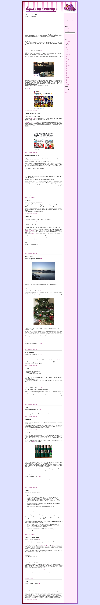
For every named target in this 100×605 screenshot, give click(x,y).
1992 (66, 74)
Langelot (27, 432)
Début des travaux (30, 242)
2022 (66, 56)
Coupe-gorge (28, 386)
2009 (66, 67)
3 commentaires (27, 197)
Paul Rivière (67, 83)
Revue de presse (68, 54)
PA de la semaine (29, 352)
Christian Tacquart (31, 357)
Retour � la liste (67, 13)
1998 (66, 72)
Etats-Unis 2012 (68, 65)
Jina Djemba (28, 200)
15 (71, 21)
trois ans (33, 441)
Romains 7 (27, 561)
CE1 (66, 80)
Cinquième (67, 77)
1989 (66, 75)
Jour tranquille (29, 49)
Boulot (67, 49)
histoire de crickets (33, 118)
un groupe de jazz (34, 233)
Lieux (66, 42)
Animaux (67, 43)
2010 (66, 66)
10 (65, 21)
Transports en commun (69, 50)
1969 (66, 82)
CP (66, 81)
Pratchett (52, 545)
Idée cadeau (28, 341)
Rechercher (67, 31)
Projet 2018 (67, 59)
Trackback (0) (35, 110)
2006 (66, 69)
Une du (41, 128)
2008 (66, 68)
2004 (66, 70)
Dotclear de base (68, 28)
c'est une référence (28, 231)
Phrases (67, 51)
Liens (66, 86)
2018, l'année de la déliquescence (34, 14)
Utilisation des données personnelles (31, 122)
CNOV (26, 407)
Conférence (28, 419)
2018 (40, 16)
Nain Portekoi (45, 150)
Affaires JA (67, 84)
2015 (66, 62)
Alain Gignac (44, 569)
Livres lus (67, 52)
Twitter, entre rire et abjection (32, 113)
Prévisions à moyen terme (32, 537)
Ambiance (27, 490)
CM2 (66, 78)
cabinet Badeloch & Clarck (56, 359)
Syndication (67, 89)
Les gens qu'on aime (69, 57)
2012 (66, 64)
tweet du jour (28, 88)
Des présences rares (30, 224)
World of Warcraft (44, 545)
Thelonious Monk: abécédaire (29, 230)
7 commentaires (27, 534)
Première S (67, 76)
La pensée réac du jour (31, 474)
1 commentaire (27, 578)
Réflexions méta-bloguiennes (43, 174)
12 (67, 21)
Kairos (26, 289)
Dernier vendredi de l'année (32, 155)
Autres (66, 92)
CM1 (66, 79)
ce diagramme (60, 34)
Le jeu (26, 581)
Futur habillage (29, 173)
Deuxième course (29, 256)
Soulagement (28, 216)
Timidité (27, 368)
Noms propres (68, 41)
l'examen (48, 412)
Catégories (67, 44)
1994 (66, 73)
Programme (67, 36)
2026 (66, 46)
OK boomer (67, 48)
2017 (66, 61)
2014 (66, 63)
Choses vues (67, 53)
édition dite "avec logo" (56, 469)
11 (66, 21)
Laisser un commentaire (29, 110)
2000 (66, 71)
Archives (67, 88)
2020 (66, 58)
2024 (66, 47)
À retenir (67, 34)
